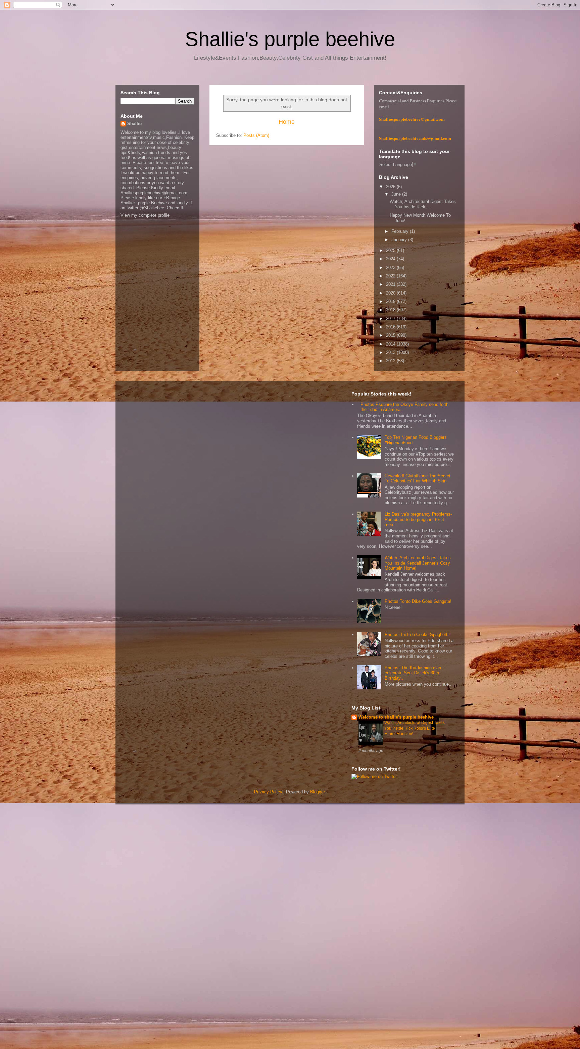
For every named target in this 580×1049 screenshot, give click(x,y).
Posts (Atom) (256, 135)
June (396, 194)
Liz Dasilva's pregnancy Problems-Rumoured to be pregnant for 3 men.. (418, 519)
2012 (391, 360)
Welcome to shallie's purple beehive (396, 717)
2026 (391, 186)
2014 (391, 344)
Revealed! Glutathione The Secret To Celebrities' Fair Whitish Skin (417, 478)
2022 (391, 275)
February (400, 231)
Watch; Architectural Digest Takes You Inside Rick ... (423, 204)
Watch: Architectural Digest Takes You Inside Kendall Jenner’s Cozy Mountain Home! (418, 563)
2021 (391, 284)
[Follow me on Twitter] (374, 776)
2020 (391, 293)
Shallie (134, 123)
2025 (391, 250)
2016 (391, 326)
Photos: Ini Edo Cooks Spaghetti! (417, 634)
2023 (391, 267)
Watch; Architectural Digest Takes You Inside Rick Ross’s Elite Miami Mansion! (414, 728)
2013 (391, 352)
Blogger (317, 791)
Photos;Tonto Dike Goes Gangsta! (418, 601)
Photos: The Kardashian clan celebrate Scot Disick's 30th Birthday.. (413, 673)
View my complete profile (145, 215)
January (399, 239)
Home (287, 121)
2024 (391, 258)
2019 (391, 301)
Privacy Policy (268, 791)
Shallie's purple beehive (290, 39)
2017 (391, 318)
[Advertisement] (201, 914)
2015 (391, 335)
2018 (391, 309)
